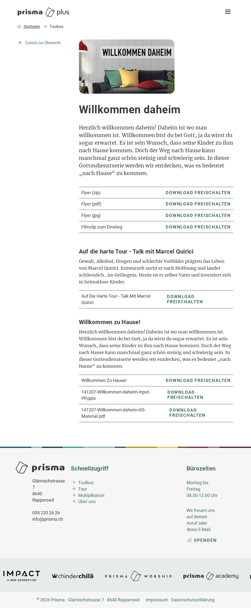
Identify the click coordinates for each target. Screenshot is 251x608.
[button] (227, 12)
